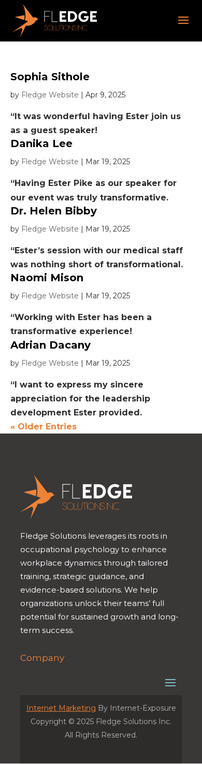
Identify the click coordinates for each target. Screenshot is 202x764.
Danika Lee (41, 143)
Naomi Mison (46, 277)
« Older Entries (43, 426)
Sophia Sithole (50, 76)
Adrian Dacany (50, 345)
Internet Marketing (61, 708)
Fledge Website (50, 94)
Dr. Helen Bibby (53, 211)
